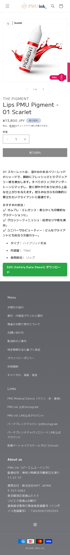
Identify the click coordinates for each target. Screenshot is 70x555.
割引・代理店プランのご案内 (25, 315)
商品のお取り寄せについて (23, 324)
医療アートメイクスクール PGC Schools (32, 445)
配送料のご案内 (17, 341)
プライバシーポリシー (21, 358)
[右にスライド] (43, 89)
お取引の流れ (15, 307)
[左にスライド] (27, 89)
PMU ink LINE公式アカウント (25, 415)
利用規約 (12, 366)
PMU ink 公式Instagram (22, 407)
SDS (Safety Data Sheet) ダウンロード (34, 269)
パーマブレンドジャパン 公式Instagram (32, 424)
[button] (7, 6)
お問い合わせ (15, 332)
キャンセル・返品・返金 (22, 375)
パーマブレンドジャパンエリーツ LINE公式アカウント (34, 434)
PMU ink (39, 548)
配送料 (12, 125)
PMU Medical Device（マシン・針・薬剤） (34, 398)
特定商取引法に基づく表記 (23, 349)
